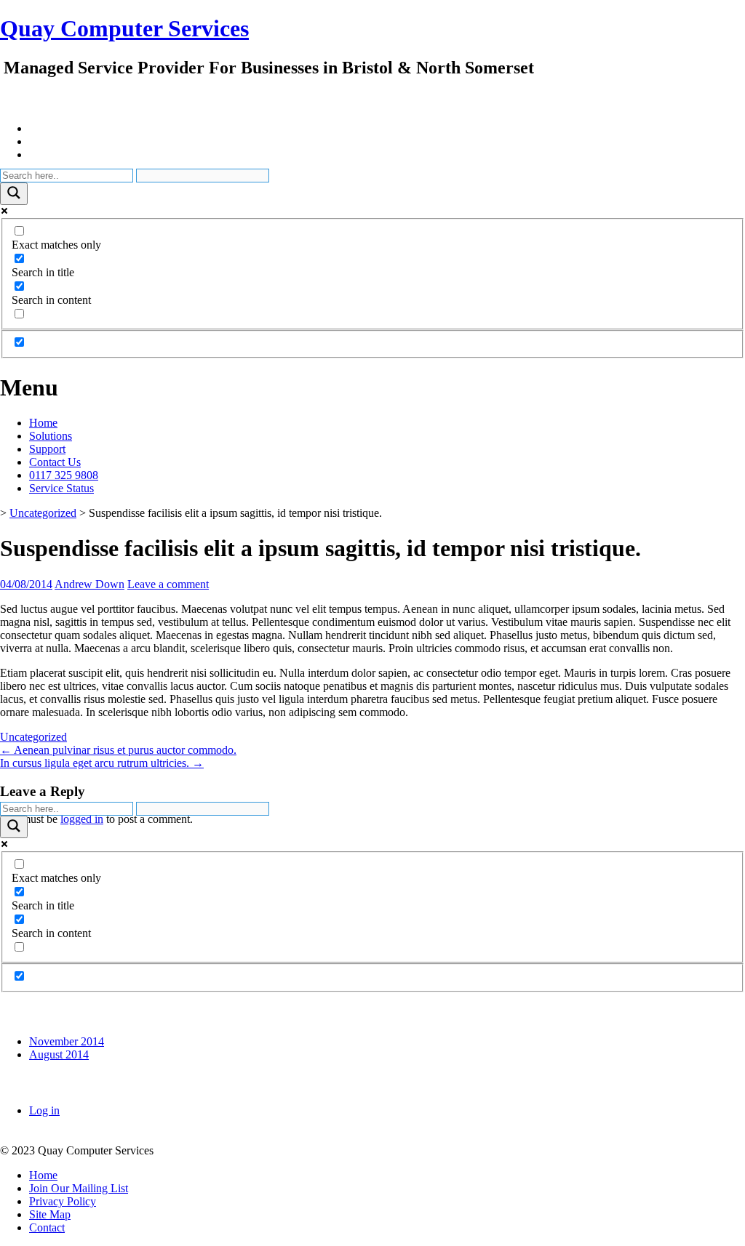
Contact (47, 1227)
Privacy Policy (62, 1201)
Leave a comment (168, 584)
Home (43, 423)
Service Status (61, 488)
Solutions (50, 436)
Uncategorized (42, 513)
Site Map (50, 1214)
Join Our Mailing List (78, 1188)
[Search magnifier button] (14, 193)
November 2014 (66, 1041)
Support (47, 449)
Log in (44, 1110)
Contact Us (55, 462)
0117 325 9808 (63, 475)
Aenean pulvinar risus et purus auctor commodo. (118, 750)
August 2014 (59, 1054)
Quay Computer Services (124, 28)
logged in (81, 819)
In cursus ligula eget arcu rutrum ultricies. (102, 763)
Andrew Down (89, 584)
